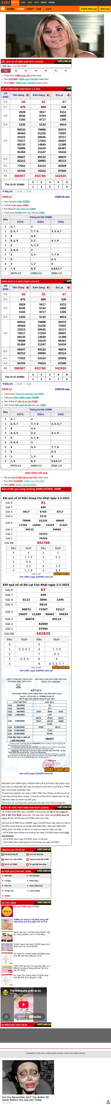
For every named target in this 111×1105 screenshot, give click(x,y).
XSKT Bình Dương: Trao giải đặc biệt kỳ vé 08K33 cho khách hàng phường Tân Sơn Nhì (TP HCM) (32, 968)
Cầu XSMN (23, 201)
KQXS (18, 212)
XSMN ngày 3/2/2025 (29, 79)
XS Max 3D (8, 891)
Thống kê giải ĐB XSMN (39, 859)
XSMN (20, 8)
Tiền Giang (18, 95)
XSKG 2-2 (36, 273)
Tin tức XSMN (8, 903)
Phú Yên (7, 886)
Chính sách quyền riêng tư (74, 1053)
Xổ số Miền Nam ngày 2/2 (24, 477)
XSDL (61, 222)
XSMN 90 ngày (62, 389)
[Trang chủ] (2, 8)
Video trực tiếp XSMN (13, 859)
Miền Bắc (8, 876)
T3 (26, 71)
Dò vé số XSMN (10, 864)
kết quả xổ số (23, 405)
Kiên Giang (39, 95)
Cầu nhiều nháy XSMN (26, 397)
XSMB (10, 8)
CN (5, 71)
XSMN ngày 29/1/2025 (34, 481)
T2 (16, 71)
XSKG (40, 222)
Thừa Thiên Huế (35, 886)
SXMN (11, 83)
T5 (46, 71)
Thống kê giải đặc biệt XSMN (29, 394)
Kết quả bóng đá (11, 854)
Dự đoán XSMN (20, 205)
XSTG (20, 222)
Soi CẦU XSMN (20, 66)
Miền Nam (6, 66)
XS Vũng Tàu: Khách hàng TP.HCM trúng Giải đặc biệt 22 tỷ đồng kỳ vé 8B (31, 976)
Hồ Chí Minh (34, 876)
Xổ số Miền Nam (10, 89)
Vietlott (7, 896)
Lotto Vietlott (34, 891)
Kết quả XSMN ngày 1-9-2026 (26, 907)
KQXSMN (13, 79)
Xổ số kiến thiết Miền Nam (19, 807)
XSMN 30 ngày (62, 196)
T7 (66, 71)
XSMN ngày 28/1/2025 (26, 484)
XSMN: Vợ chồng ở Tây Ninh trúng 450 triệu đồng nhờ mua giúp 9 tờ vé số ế (31, 920)
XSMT (30, 8)
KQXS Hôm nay (89, 9)
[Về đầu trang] (108, 1102)
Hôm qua (105, 9)
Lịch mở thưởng (36, 854)
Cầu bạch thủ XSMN (26, 209)
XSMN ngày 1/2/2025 (26, 83)
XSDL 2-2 (56, 273)
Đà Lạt (59, 95)
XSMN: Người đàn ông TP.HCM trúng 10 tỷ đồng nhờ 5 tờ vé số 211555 (32, 945)
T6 (56, 71)
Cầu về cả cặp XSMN (27, 401)
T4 (36, 71)
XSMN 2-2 (7, 196)
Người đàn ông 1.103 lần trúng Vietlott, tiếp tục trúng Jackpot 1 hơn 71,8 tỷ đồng (32, 933)
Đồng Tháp (33, 881)
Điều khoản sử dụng (55, 1053)
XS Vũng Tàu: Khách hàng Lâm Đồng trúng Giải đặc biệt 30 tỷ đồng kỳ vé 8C (32, 955)
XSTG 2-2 (16, 273)
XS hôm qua (7, 871)
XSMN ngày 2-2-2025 (29, 89)
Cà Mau (7, 881)
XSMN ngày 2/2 (22, 75)
